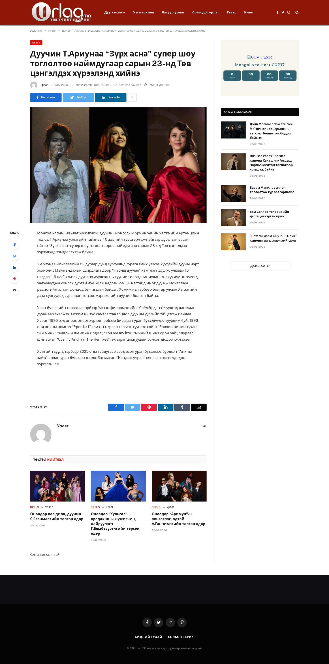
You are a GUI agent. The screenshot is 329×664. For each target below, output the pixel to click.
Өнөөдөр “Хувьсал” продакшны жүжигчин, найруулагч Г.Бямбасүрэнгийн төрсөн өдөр (115, 524)
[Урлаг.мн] (61, 12)
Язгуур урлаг (173, 12)
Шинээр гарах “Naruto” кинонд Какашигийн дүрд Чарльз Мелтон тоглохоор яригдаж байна (271, 162)
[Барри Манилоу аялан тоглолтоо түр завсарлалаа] (233, 193)
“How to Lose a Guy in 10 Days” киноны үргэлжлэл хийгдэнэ (273, 238)
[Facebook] (14, 244)
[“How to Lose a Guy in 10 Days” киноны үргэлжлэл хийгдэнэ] (233, 241)
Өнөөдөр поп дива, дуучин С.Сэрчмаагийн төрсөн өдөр (56, 516)
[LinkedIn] (14, 267)
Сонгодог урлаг (205, 12)
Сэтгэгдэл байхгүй (129, 85)
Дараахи (257, 266)
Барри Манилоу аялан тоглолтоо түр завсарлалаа (272, 190)
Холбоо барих (181, 637)
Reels (36, 42)
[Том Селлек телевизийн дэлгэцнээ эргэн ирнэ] (233, 217)
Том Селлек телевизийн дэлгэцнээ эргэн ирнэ (269, 214)
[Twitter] (14, 256)
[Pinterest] (14, 279)
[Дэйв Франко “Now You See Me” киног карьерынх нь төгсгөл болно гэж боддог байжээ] (233, 129)
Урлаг (44, 85)
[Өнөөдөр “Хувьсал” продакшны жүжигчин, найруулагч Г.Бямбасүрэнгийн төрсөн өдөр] (118, 486)
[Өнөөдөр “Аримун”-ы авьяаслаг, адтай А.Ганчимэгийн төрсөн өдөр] (179, 486)
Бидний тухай (148, 637)
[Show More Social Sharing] (132, 97)
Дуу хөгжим (115, 12)
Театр (232, 12)
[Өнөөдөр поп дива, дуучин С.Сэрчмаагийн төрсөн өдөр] (57, 486)
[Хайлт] (297, 12)
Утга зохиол (143, 12)
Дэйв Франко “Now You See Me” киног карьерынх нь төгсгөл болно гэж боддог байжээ (271, 130)
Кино (248, 12)
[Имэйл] (14, 290)
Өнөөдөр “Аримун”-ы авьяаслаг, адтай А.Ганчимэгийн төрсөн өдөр (178, 519)
